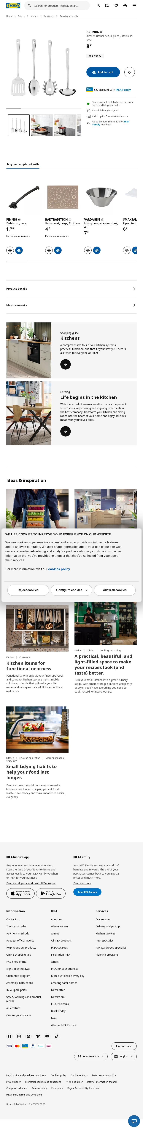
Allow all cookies (115, 590)
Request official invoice (20, 940)
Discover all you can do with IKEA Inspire (30, 883)
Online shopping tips (18, 954)
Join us (55, 933)
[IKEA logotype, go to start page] (13, 5)
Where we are (59, 926)
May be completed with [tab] (23, 164)
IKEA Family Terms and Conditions (24, 1094)
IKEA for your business (64, 968)
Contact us (13, 919)
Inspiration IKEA (60, 954)
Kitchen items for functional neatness (28, 666)
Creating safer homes (64, 983)
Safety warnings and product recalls (23, 999)
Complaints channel (16, 1088)
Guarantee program (18, 976)
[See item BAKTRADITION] (62, 197)
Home (9, 16)
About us (56, 919)
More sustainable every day (67, 976)
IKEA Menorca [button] (91, 1056)
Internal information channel (102, 1081)
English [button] (124, 1056)
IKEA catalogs (59, 947)
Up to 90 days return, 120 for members (110, 123)
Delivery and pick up (108, 926)
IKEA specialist (104, 940)
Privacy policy (13, 1081)
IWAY (54, 1018)
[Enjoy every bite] (37, 512)
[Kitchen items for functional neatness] (37, 628)
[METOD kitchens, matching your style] (105, 512)
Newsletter (58, 990)
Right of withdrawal (18, 968)
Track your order (16, 926)
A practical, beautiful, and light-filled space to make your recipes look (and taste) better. (103, 664)
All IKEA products (61, 940)
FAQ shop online (16, 961)
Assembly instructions (19, 983)
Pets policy (57, 1088)
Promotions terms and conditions (43, 1081)
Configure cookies (69, 590)
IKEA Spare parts (16, 990)
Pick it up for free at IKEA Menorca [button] (110, 116)
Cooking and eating (110, 650)
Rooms (21, 16)
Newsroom (58, 997)
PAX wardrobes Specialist (111, 947)
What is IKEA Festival (64, 1025)
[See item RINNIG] (24, 197)
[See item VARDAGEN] (101, 197)
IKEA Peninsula (60, 1004)
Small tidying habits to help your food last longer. (31, 771)
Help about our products (21, 947)
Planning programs (107, 954)
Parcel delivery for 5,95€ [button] (105, 110)
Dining (91, 650)
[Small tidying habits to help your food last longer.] (37, 729)
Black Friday (58, 1011)
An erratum (13, 1008)
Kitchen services (105, 933)
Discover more (82, 883)
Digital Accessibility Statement (83, 1088)
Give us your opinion (18, 1015)
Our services (103, 919)
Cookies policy (58, 1075)
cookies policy (59, 569)
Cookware (49, 16)
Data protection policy (104, 1075)
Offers (55, 961)
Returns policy (39, 1088)
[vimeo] (38, 1036)
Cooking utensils (69, 16)
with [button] (112, 89)
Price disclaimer (74, 1081)
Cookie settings (79, 1075)
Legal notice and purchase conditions (26, 1075)
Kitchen (34, 16)
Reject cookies (28, 590)
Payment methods (17, 933)
